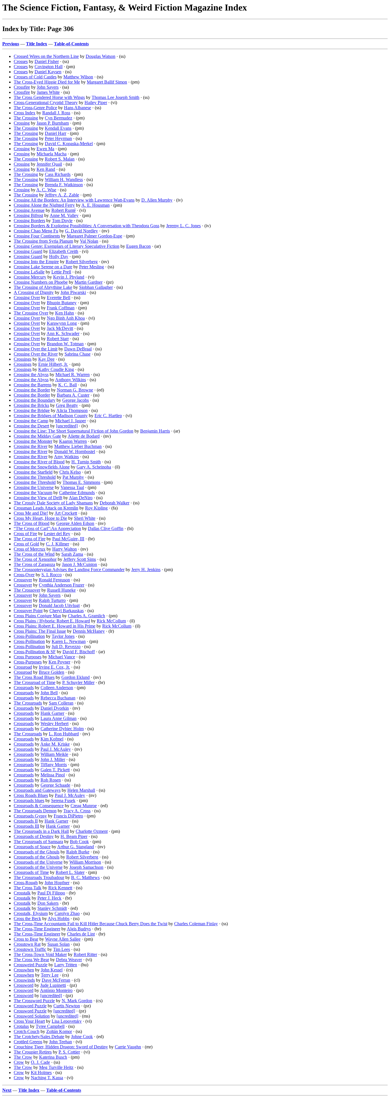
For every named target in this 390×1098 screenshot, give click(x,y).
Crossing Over (27, 297)
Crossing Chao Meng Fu (36, 230)
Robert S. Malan (60, 159)
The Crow (23, 1057)
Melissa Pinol (53, 774)
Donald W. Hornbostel (74, 451)
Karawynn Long (62, 323)
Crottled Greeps (28, 1041)
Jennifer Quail (49, 164)
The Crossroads (28, 703)
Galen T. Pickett (55, 769)
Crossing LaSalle (29, 271)
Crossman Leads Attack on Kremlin (46, 508)
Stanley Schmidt (52, 908)
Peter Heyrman (58, 138)
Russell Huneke (61, 590)
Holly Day (58, 256)
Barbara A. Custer (73, 395)
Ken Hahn (64, 312)
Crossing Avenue (29, 210)
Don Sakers (48, 903)
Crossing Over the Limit (35, 348)
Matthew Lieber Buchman (78, 446)
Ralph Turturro (52, 600)
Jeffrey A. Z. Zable (62, 194)
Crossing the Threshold (35, 477)
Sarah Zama (72, 554)
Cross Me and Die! (31, 513)
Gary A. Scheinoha (94, 466)
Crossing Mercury (30, 277)
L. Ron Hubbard (64, 733)
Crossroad (23, 667)
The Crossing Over (31, 312)
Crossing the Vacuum (33, 492)
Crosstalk (22, 892)
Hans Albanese (77, 107)
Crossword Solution (32, 1016)
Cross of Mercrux (29, 549)
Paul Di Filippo (51, 892)
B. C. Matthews (85, 877)
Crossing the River (30, 446)
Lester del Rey (57, 533)
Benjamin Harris (155, 431)
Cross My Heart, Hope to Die (40, 518)
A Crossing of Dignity (34, 292)
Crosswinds (24, 980)
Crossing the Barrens (32, 384)
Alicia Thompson (72, 410)
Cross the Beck (27, 918)
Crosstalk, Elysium (31, 913)
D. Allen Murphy (156, 200)
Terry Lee (50, 975)
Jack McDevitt (60, 328)
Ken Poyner (59, 661)
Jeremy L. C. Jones (183, 225)
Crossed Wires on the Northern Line (46, 56)
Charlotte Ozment (92, 831)
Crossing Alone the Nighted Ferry (44, 205)
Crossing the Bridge (32, 410)
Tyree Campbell (50, 1026)
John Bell (49, 692)
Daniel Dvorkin (55, 708)
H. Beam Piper (74, 836)
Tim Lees (61, 949)
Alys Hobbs (58, 918)
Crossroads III (26, 826)
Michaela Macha (52, 153)
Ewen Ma (45, 148)
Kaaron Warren (73, 441)
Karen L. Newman (69, 641)
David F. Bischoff (79, 651)
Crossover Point (28, 610)
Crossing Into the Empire (36, 261)
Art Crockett (66, 513)
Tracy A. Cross (77, 810)
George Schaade (55, 785)
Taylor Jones (63, 636)
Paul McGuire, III (68, 538)
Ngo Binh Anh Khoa (66, 318)
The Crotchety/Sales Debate (39, 1036)
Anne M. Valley (64, 215)
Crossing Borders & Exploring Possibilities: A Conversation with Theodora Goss (86, 225)
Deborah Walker (114, 502)
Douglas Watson (100, 56)
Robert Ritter (85, 954)
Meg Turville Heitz (56, 1067)
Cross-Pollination (29, 636)
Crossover (23, 579)
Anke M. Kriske (55, 744)
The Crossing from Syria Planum (43, 241)
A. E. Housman (95, 205)
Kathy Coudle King (56, 369)
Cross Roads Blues (31, 795)
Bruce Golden (51, 672)
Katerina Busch (53, 1057)
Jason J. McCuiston (79, 564)
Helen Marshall (81, 790)
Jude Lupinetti (53, 985)
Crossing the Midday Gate (37, 436)
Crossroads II (26, 821)
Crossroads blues (29, 800)
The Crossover (27, 590)
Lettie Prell (61, 271)
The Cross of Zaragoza (34, 564)
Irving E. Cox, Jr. (54, 667)
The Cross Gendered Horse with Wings (49, 97)
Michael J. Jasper (70, 420)
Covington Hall (49, 66)
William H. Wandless (64, 179)
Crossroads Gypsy (30, 815)
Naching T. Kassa (47, 1077)
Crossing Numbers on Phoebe (41, 282)
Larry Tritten (65, 964)
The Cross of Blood (31, 523)
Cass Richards (58, 174)
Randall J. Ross (56, 112)
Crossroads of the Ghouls (36, 851)
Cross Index (24, 112)
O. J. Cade (40, 1062)
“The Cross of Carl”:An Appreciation (47, 528)
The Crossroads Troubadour (39, 877)
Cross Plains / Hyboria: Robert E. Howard (52, 620)
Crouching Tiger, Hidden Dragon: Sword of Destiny (61, 1046)
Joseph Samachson (86, 867)
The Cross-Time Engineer (37, 928)
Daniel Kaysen (48, 71)
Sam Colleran (61, 703)
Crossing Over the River (36, 354)
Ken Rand (46, 169)
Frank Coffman (61, 307)
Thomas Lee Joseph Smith (115, 97)
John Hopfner (57, 882)
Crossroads (24, 687)
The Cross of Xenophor (35, 559)
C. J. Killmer (57, 543)
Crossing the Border (32, 389)
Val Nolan (89, 241)
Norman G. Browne (75, 389)
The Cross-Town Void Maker (40, 954)
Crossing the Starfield (33, 472)
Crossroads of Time (31, 872)
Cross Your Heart (29, 1021)
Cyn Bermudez (58, 117)
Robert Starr (58, 338)
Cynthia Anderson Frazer (61, 585)
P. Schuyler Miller (78, 682)
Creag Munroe (84, 805)
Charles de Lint (81, 933)
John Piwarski (73, 292)
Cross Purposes (27, 656)
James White (48, 92)
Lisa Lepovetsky (67, 1021)
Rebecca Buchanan (58, 697)
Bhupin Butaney (62, 302)
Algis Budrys (79, 928)
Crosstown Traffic (30, 949)
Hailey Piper (96, 102)
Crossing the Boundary (34, 400)
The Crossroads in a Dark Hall (41, 831)
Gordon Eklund (75, 677)
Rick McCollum (111, 620)
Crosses (21, 61)
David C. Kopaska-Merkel (69, 143)
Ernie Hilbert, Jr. (53, 364)
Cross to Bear (26, 939)
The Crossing (26, 117)
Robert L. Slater (70, 872)
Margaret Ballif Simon (107, 82)
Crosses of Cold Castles (35, 76)
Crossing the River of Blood (39, 461)
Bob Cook (79, 841)
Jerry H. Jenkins (145, 569)
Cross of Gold (26, 543)
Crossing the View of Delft (38, 497)
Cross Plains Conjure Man (37, 615)
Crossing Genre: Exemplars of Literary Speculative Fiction (66, 246)
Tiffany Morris (54, 764)
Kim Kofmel (52, 738)
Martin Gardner (88, 282)
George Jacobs (75, 400)
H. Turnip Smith (86, 461)
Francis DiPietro (68, 815)
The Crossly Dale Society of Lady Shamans (53, 502)
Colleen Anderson (57, 687)
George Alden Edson (75, 523)
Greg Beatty (67, 405)
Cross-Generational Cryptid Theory (46, 102)
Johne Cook (82, 1036)
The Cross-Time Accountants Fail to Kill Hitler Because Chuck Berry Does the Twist (90, 923)
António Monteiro (56, 990)
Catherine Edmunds (77, 492)
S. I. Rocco (51, 574)
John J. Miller (53, 759)
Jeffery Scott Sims (79, 559)
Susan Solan (58, 944)
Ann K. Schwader (63, 333)
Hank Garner (52, 713)
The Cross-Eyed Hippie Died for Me (47, 82)
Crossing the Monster (33, 441)
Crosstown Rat (27, 944)
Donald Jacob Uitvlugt (59, 605)
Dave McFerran (56, 980)
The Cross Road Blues (34, 677)
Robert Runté (63, 210)
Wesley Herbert (55, 723)
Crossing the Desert (31, 425)
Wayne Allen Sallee (63, 939)
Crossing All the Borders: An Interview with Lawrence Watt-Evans (74, 200)
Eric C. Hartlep (108, 415)
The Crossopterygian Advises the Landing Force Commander (69, 569)
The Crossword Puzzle (34, 1000)
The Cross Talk (27, 887)
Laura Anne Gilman (59, 718)
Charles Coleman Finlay (196, 923)
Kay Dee (46, 359)
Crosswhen (24, 969)
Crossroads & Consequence (39, 805)
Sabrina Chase (78, 354)
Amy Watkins (66, 456)
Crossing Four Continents (37, 236)
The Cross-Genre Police (35, 107)
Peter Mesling (91, 266)
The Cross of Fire (29, 538)
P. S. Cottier (69, 1052)
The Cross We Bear (31, 959)
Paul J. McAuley (56, 749)
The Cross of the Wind (34, 554)
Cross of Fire (25, 533)
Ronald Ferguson (54, 579)
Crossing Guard (28, 251)
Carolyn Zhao (67, 913)
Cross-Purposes (28, 661)
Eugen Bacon (138, 246)
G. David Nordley (81, 230)
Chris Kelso (70, 472)
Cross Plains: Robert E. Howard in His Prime (54, 626)
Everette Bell (58, 297)
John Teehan (60, 1041)
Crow (19, 1062)
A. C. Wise (46, 189)
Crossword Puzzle (30, 1005)
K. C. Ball (67, 384)
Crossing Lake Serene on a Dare (43, 266)
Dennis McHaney (89, 631)
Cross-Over (24, 574)
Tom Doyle (62, 220)
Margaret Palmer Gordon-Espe (94, 236)
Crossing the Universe (34, 487)
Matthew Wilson (78, 76)
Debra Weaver (69, 959)
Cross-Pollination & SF (35, 651)
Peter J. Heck (49, 898)
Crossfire (22, 87)
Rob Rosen (51, 780)
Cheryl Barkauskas (66, 610)
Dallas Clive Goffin (105, 528)
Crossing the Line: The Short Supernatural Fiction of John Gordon (73, 431)
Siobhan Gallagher (96, 287)
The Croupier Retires (33, 1052)
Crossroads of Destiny (34, 836)
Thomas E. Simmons (81, 482)
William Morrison (85, 862)
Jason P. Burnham (53, 123)
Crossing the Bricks (31, 405)
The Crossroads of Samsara (38, 841)
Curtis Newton (66, 1005)
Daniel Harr (55, 133)
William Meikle (54, 754)
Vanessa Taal (72, 487)
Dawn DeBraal (78, 348)
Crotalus (21, 1026)
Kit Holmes (41, 1072)
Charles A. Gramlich (86, 615)
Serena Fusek (63, 800)
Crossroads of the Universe (38, 862)
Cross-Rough (26, 882)
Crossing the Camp (31, 420)
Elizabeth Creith (63, 251)
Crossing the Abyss (31, 374)
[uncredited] (67, 425)
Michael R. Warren (72, 374)
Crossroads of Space (32, 846)
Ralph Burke (77, 851)
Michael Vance (61, 656)
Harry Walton (64, 549)
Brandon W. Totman (65, 343)
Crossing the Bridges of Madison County (51, 415)
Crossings (22, 359)
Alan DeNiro (81, 497)
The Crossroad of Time (34, 682)
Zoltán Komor (59, 1031)
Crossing (22, 123)
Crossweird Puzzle (30, 964)
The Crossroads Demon (35, 810)
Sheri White (84, 518)
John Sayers (48, 87)
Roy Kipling (96, 508)
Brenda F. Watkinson (64, 184)
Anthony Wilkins (70, 379)
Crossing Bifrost (28, 215)
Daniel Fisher (47, 61)
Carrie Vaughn (128, 1046)
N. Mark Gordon (77, 1000)
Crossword (23, 985)
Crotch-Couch (26, 1031)
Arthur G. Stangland (75, 846)
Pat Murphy (73, 477)
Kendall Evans (58, 128)
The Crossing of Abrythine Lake (43, 287)
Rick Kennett (60, 887)
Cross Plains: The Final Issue (40, 631)
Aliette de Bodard (84, 436)
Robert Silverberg (82, 261)
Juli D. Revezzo (66, 646)
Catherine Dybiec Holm (62, 728)
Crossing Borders (29, 220)
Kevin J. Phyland (68, 277)
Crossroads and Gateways (37, 790)
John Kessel (52, 969)
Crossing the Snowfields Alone (42, 466)
